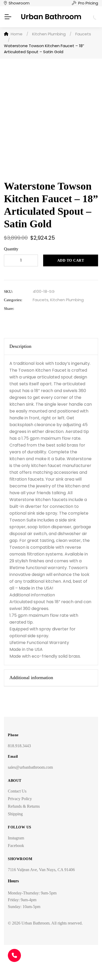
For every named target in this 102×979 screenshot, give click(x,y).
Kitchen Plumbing (67, 299)
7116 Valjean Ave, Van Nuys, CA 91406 (41, 869)
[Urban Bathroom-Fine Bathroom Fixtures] (51, 17)
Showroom (19, 3)
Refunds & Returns (24, 806)
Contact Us (17, 791)
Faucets (40, 299)
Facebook (16, 845)
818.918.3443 (19, 746)
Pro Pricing (88, 3)
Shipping (15, 814)
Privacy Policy (20, 798)
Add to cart (70, 260)
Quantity (11, 249)
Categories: (13, 300)
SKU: (8, 291)
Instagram (16, 838)
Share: (9, 308)
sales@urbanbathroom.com (30, 767)
